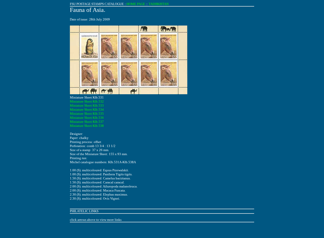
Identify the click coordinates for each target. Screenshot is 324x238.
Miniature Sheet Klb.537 (87, 122)
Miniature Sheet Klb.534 (87, 109)
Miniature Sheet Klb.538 (87, 126)
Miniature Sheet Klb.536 (87, 118)
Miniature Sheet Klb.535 (87, 113)
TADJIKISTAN (159, 4)
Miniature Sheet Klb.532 (87, 101)
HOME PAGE (136, 4)
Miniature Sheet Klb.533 (87, 105)
